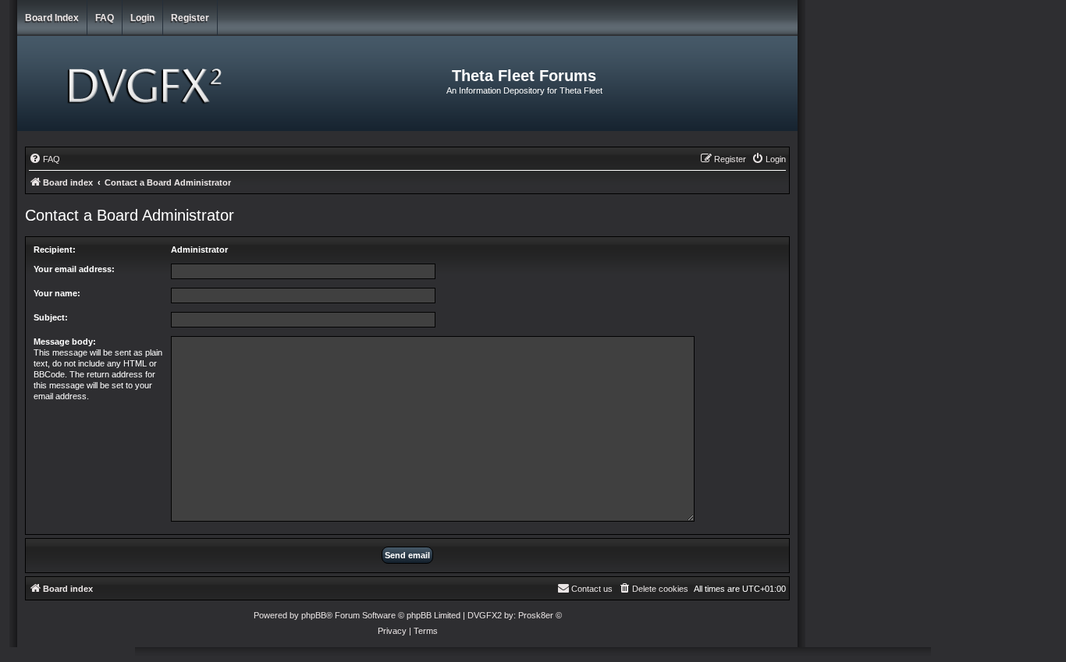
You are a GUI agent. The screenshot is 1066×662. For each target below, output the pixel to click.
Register (190, 17)
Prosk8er (535, 615)
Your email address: (74, 269)
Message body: (65, 341)
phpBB (313, 615)
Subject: (51, 317)
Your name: (57, 293)
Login (142, 17)
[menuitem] (44, 159)
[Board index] (147, 83)
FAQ (104, 17)
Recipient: (55, 249)
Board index (52, 17)
